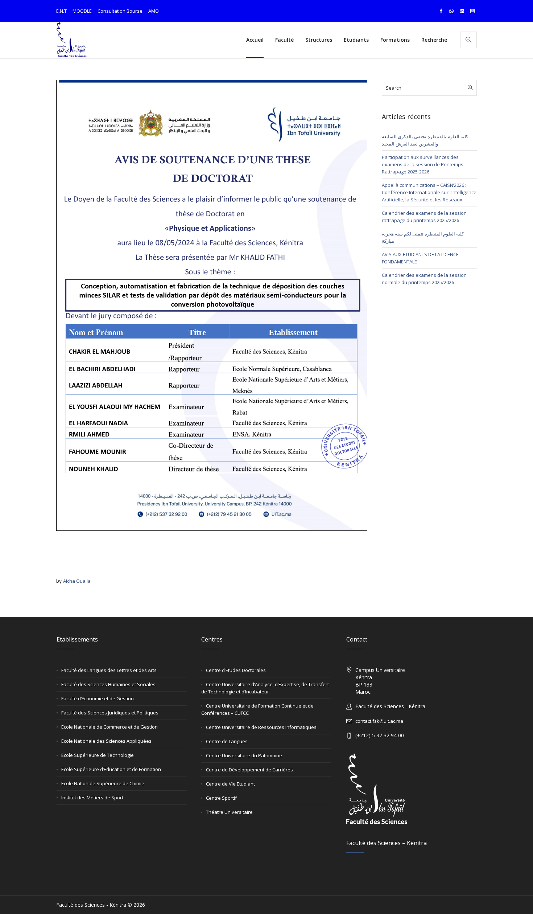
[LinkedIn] (462, 11)
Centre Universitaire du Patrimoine (244, 755)
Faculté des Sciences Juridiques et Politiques (109, 712)
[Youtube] (472, 11)
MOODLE (82, 11)
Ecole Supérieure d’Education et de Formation (111, 769)
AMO (153, 11)
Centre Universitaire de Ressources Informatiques (261, 727)
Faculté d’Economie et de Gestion (97, 698)
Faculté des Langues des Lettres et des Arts (109, 670)
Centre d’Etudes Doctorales (236, 670)
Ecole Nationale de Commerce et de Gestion (109, 727)
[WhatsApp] (451, 11)
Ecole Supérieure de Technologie (97, 755)
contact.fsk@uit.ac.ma (379, 721)
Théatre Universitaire (229, 812)
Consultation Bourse (120, 11)
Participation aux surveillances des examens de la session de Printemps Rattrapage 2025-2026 (422, 164)
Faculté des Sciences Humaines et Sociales (108, 684)
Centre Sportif (221, 798)
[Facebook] (441, 11)
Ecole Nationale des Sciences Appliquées (106, 741)
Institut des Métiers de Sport (92, 797)
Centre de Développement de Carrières (249, 769)
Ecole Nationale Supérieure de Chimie (102, 783)
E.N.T (61, 11)
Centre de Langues (227, 741)
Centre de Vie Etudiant (230, 783)
